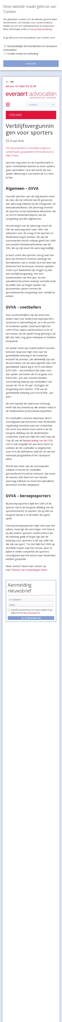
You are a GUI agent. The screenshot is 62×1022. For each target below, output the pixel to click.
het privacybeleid (32, 612)
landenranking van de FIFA (37, 440)
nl (7, 81)
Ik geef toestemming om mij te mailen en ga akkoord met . (31, 611)
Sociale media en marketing (22, 53)
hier (8, 155)
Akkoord (31, 63)
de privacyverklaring (41, 29)
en (12, 81)
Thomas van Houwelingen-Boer (29, 569)
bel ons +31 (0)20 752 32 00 (21, 86)
